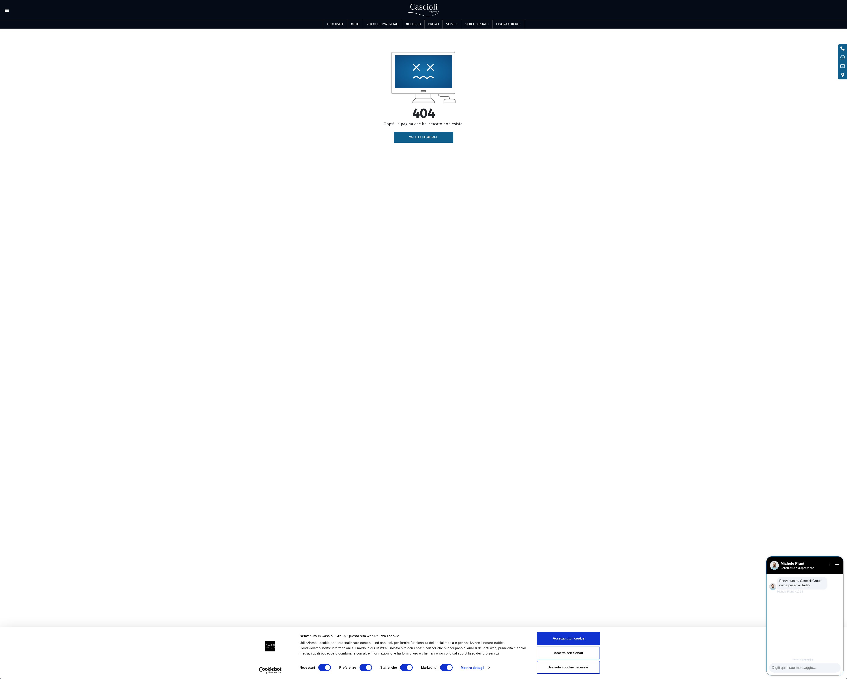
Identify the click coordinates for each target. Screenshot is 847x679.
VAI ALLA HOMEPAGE (423, 137)
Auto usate (335, 24)
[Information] (830, 564)
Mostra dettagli (472, 668)
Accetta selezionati (568, 653)
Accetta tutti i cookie (568, 638)
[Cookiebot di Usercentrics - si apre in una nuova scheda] (270, 670)
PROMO (433, 24)
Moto (355, 24)
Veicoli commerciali (383, 24)
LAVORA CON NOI (508, 24)
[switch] (366, 667)
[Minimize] (837, 564)
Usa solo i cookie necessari (568, 667)
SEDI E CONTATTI (477, 24)
